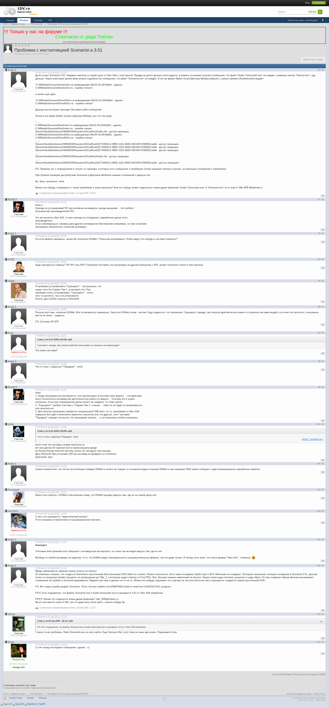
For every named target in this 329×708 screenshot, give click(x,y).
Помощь (42, 698)
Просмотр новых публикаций (302, 20)
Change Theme (15, 698)
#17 (319, 642)
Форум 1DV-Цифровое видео (299, 694)
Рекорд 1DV (19, 667)
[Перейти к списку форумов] (20, 10)
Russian (30, 698)
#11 (319, 463)
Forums (24, 20)
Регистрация (318, 3)
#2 (319, 199)
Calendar (38, 20)
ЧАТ (50, 20)
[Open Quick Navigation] (322, 20)
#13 (319, 511)
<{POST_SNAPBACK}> (312, 439)
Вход (307, 3)
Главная (10, 20)
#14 (319, 539)
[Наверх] (164, 699)
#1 (319, 70)
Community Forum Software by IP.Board (309, 698)
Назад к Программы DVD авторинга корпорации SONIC (299, 674)
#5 (319, 281)
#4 (319, 259)
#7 (319, 333)
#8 (319, 361)
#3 (319, 233)
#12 (319, 489)
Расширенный (324, 11)
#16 (319, 614)
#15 (319, 565)
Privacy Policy (319, 694)
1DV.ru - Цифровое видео (14, 694)
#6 (319, 307)
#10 (319, 424)
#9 (319, 387)
